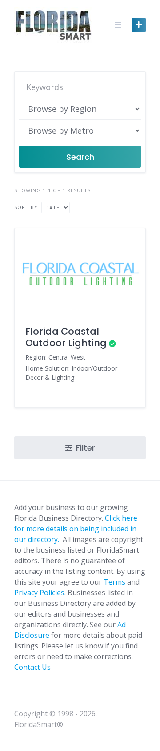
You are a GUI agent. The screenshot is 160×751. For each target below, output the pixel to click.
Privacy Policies (39, 592)
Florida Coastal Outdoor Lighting (66, 337)
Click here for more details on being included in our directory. (75, 528)
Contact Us (32, 667)
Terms (114, 582)
